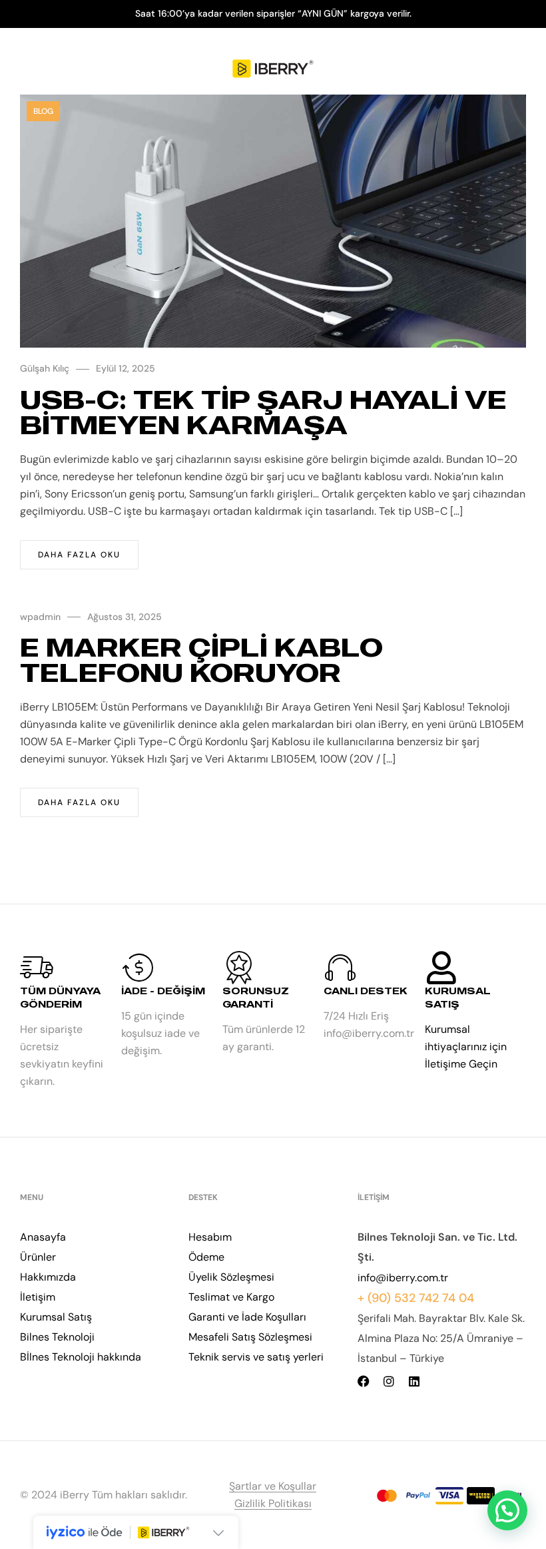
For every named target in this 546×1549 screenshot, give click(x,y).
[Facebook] (364, 1381)
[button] (507, 1510)
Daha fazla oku (79, 554)
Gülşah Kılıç (44, 368)
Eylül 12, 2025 (125, 368)
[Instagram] (389, 1381)
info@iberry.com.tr (403, 1278)
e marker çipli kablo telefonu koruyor (201, 659)
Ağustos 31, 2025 (124, 617)
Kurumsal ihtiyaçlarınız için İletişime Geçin (466, 1046)
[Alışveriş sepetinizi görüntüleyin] (518, 69)
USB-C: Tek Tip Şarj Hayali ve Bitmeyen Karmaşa (263, 412)
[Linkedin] (414, 1381)
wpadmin (40, 617)
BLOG (43, 111)
